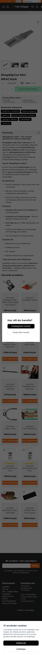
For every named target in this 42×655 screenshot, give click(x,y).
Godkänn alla (21, 643)
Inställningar (21, 649)
